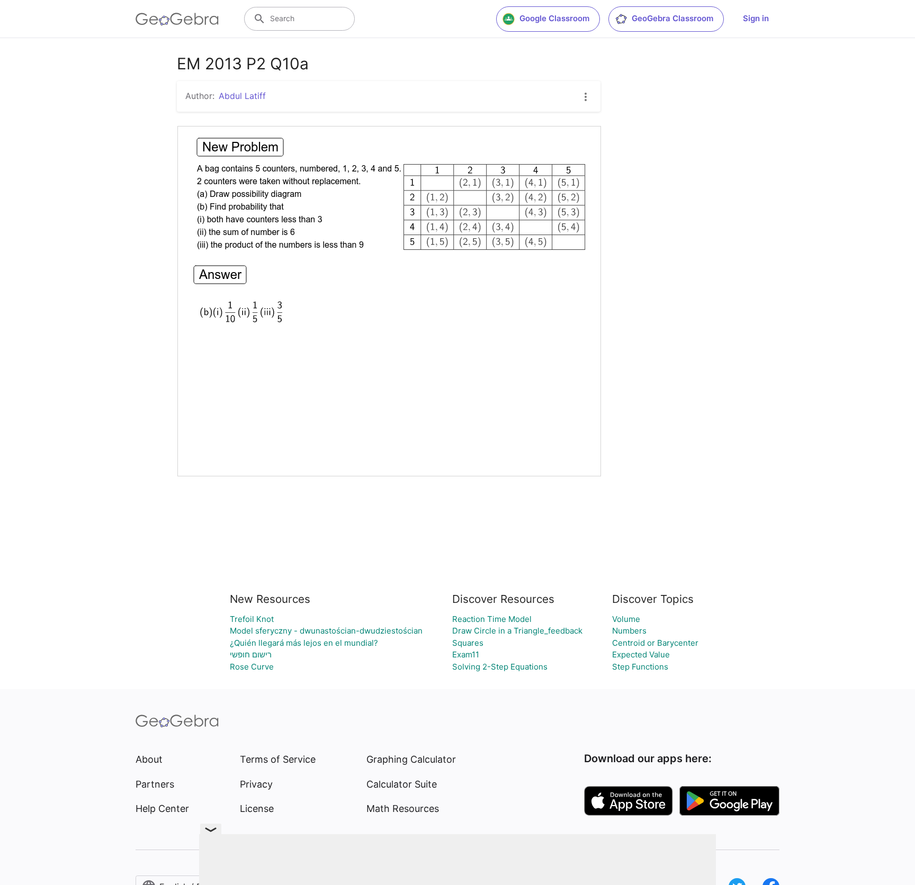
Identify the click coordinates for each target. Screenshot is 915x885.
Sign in (756, 18)
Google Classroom (554, 18)
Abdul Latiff (242, 96)
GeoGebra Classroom (672, 18)
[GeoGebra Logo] (177, 19)
